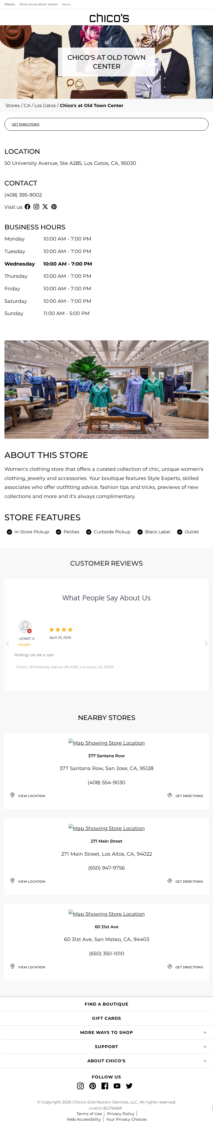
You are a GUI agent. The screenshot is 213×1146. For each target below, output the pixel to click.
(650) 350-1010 (106, 954)
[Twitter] (45, 207)
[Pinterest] (54, 207)
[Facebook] (27, 207)
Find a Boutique (106, 1004)
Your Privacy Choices (126, 1119)
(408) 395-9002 (23, 195)
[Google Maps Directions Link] (106, 743)
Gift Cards (106, 1018)
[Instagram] (36, 207)
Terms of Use (89, 1113)
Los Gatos (45, 105)
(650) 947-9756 (106, 868)
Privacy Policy (121, 1113)
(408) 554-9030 (106, 782)
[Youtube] (63, 207)
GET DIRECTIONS (25, 124)
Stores (13, 105)
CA (27, 105)
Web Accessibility (84, 1119)
